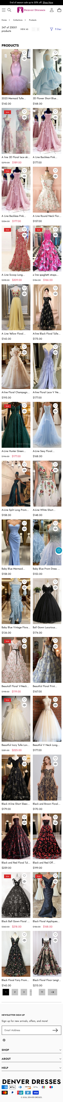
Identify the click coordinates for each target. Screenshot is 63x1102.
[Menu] (3, 10)
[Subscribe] (55, 1030)
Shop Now (48, 2)
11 (42, 992)
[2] (38, 29)
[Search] (9, 10)
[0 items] (59, 10)
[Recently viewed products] (59, 550)
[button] (59, 558)
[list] (34, 29)
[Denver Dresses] (31, 10)
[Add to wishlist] (24, 52)
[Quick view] (24, 58)
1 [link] (5, 992)
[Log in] (51, 10)
